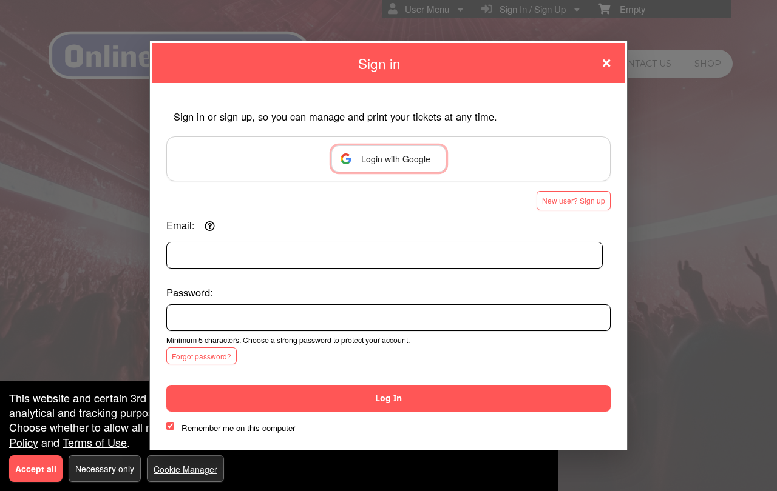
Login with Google (395, 159)
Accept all (35, 469)
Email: (180, 225)
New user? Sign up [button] (573, 200)
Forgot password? (201, 356)
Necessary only (104, 469)
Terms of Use (95, 442)
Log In (388, 398)
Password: (189, 292)
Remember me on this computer (238, 427)
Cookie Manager (185, 469)
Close (606, 63)
